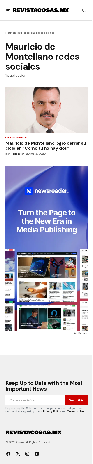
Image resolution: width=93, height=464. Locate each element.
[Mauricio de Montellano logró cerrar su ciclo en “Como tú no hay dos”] (46, 110)
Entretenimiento (17, 138)
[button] (8, 10)
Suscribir (76, 400)
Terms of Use (75, 411)
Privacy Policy (52, 411)
